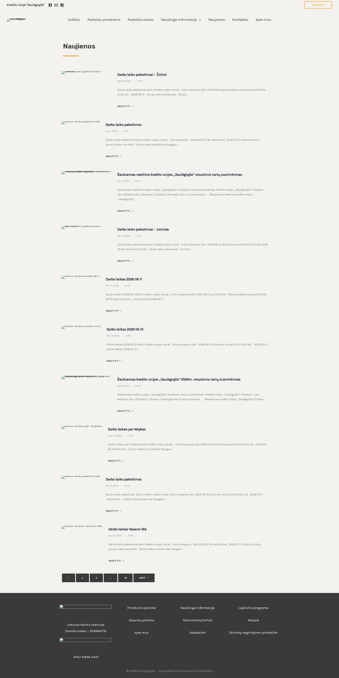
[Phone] (62, 5)
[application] (199, 19)
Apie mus (141, 632)
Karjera (253, 620)
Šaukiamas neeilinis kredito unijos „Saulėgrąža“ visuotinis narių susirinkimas (179, 174)
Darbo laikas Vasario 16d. (127, 529)
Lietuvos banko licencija (85, 625)
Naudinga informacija (197, 608)
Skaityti (123, 106)
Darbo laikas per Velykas (127, 429)
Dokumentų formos (197, 620)
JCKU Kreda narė (85, 657)
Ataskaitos (198, 632)
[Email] (56, 5)
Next (142, 577)
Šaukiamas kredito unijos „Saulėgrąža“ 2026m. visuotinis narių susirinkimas (179, 379)
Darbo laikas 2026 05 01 (125, 329)
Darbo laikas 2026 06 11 (124, 279)
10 (125, 577)
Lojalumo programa (253, 608)
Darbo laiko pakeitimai (124, 125)
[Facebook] (50, 5)
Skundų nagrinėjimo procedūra (253, 632)
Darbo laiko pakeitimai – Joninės (143, 229)
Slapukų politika (141, 620)
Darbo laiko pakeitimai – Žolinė (142, 74)
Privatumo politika (141, 608)
